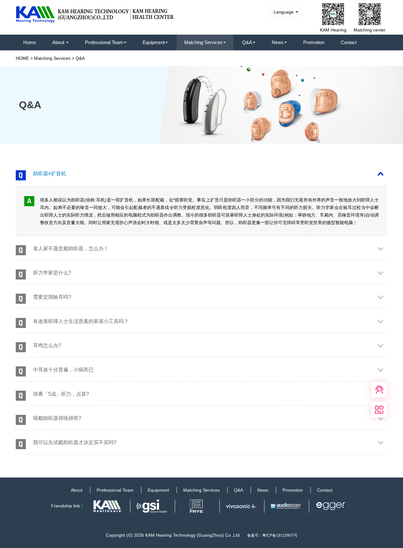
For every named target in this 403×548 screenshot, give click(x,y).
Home (29, 42)
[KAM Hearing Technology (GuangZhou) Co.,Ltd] (95, 12)
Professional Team (104, 42)
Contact (349, 42)
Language (284, 11)
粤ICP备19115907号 (280, 535)
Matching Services (203, 42)
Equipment (154, 42)
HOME (22, 58)
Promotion (313, 42)
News (278, 42)
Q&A (247, 42)
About (58, 42)
